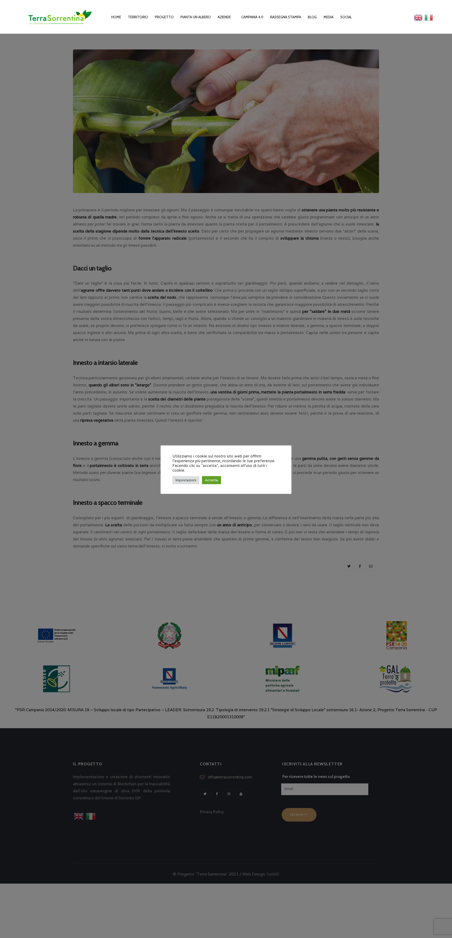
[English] (419, 17)
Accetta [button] (211, 480)
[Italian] (429, 17)
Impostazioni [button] (186, 480)
